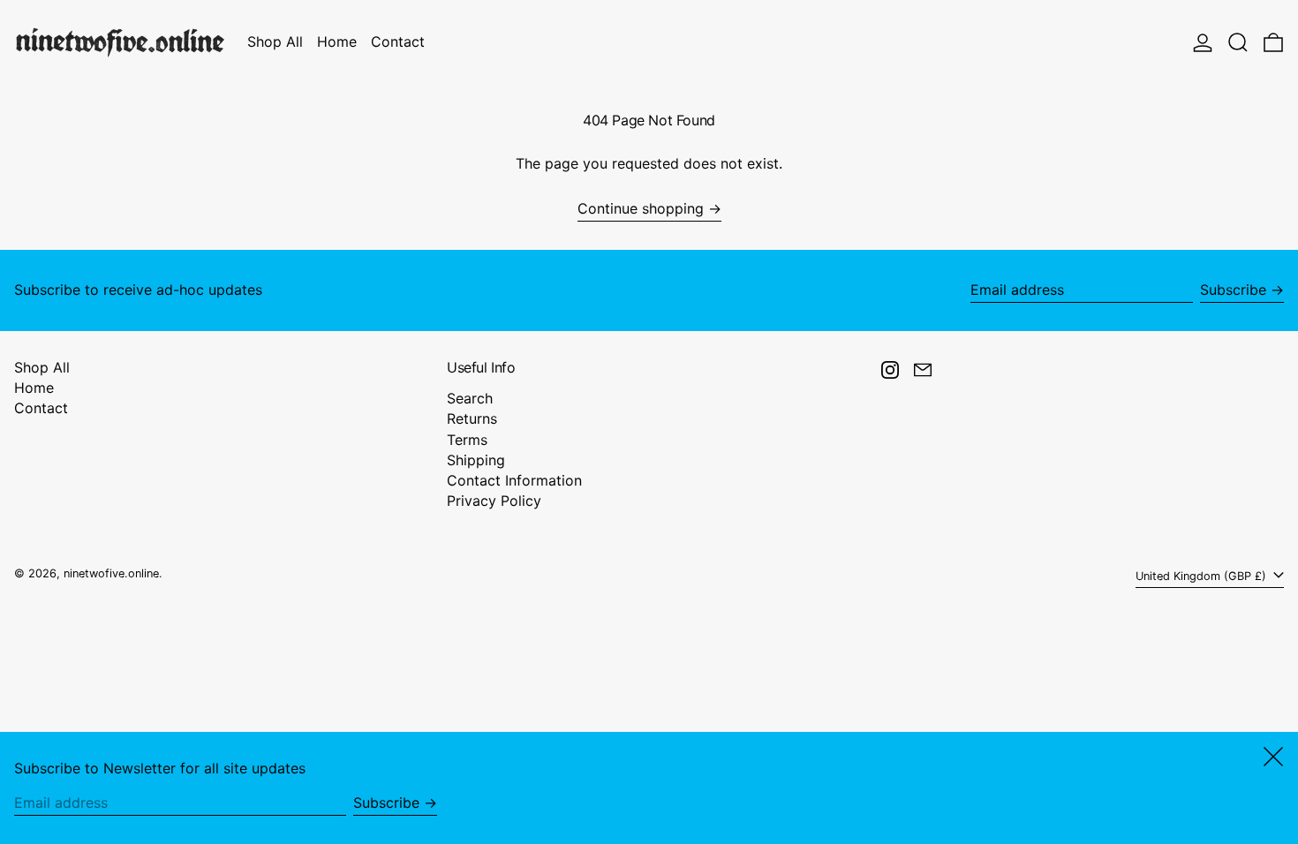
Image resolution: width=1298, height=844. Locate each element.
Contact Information (514, 480)
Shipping (476, 460)
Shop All (42, 367)
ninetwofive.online (111, 573)
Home (34, 387)
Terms (467, 439)
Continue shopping (640, 208)
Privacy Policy (494, 500)
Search (470, 398)
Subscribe (1233, 289)
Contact (41, 408)
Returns (472, 418)
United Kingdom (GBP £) (1203, 576)
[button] (1238, 42)
